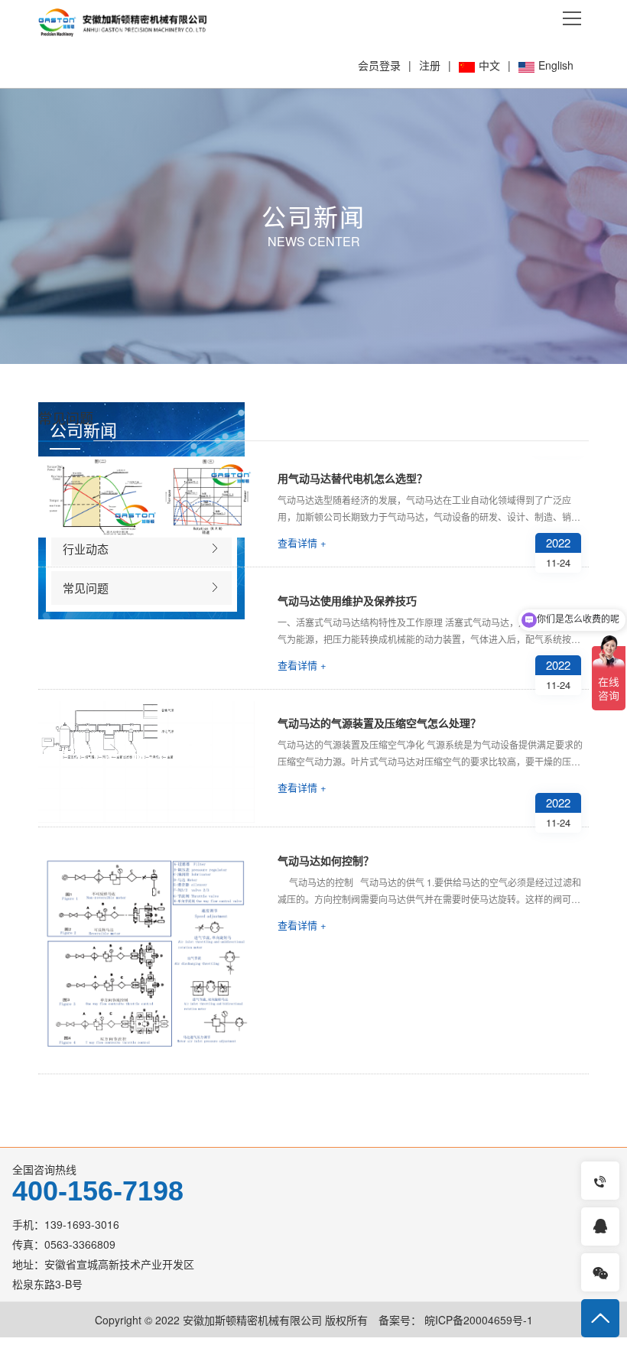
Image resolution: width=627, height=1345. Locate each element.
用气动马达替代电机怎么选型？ (352, 478)
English (555, 65)
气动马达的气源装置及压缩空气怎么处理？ (379, 722)
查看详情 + (302, 542)
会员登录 (379, 65)
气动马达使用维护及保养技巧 (347, 600)
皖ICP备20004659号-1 (477, 1319)
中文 (489, 65)
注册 (429, 65)
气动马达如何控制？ (326, 860)
